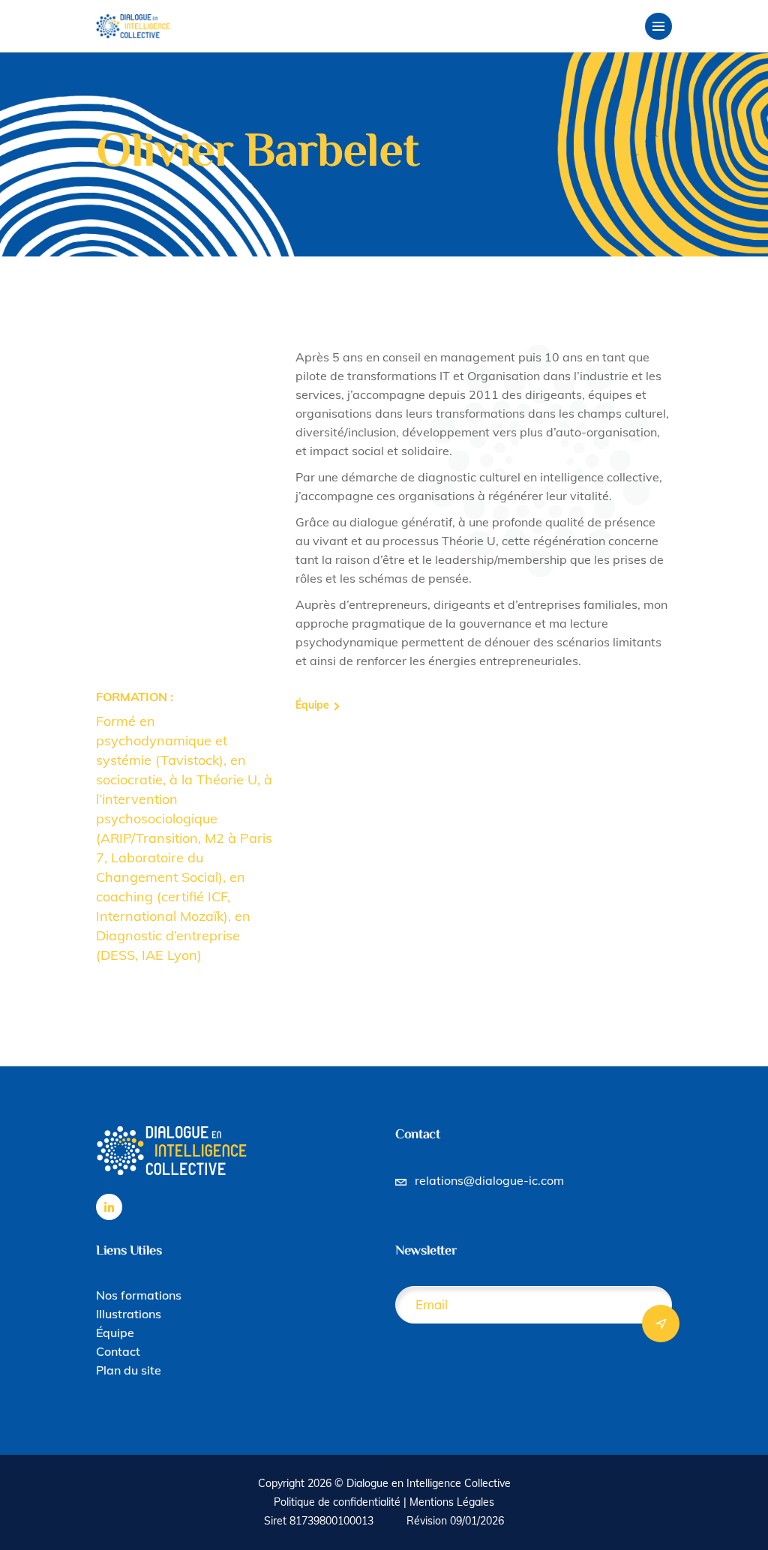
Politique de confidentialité (337, 1502)
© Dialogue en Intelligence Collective (422, 1483)
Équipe (115, 1332)
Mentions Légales (452, 1502)
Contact (118, 1351)
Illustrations (128, 1313)
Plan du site (128, 1370)
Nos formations (139, 1295)
